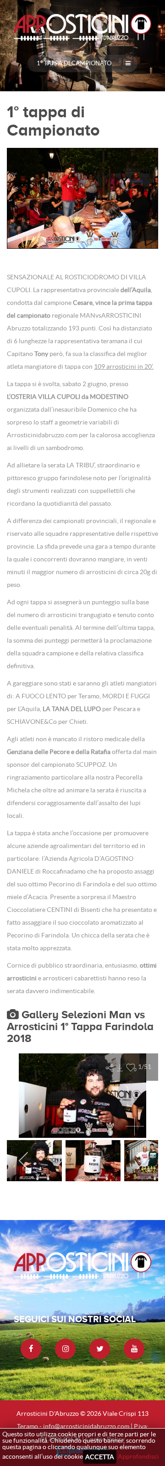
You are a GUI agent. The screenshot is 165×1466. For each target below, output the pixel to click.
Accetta (99, 1457)
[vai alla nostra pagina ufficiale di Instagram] (65, 1349)
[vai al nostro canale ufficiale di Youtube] (134, 1349)
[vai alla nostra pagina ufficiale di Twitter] (99, 1349)
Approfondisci (138, 1456)
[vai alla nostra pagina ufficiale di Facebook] (31, 1349)
